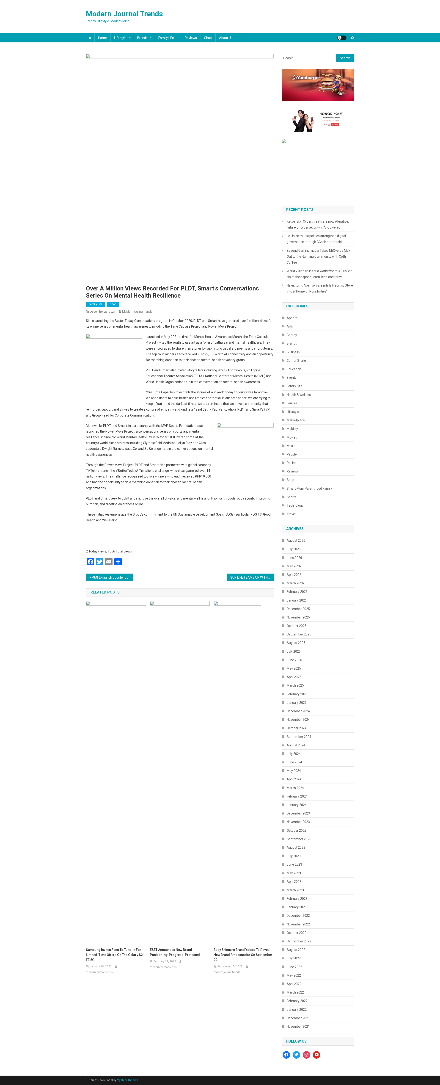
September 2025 (299, 634)
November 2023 (298, 822)
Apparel (292, 318)
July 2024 (294, 754)
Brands (142, 38)
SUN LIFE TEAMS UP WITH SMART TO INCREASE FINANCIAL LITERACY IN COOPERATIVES (252, 577)
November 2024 (298, 719)
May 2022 (294, 975)
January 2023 (297, 907)
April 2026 (294, 575)
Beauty (292, 335)
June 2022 (294, 967)
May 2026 (294, 566)
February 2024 (297, 796)
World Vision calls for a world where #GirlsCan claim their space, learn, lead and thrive (319, 274)
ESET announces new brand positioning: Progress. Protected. (175, 952)
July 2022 (294, 958)
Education (294, 369)
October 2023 (296, 830)
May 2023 (294, 873)
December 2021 (298, 1018)
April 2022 (294, 984)
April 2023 (294, 881)
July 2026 (294, 549)
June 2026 (294, 558)
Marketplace (296, 420)
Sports (291, 497)
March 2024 (295, 788)
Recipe (292, 463)
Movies (292, 437)
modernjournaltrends (137, 311)
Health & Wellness (299, 395)
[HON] (318, 119)
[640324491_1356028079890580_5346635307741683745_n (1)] (318, 84)
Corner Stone (296, 360)
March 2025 (295, 685)
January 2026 (297, 600)
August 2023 (296, 847)
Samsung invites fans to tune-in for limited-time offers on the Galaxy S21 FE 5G (115, 955)
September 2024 (299, 737)
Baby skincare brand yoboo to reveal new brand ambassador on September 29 (243, 955)
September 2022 (299, 941)
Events (292, 377)
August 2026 (296, 540)
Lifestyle (120, 38)
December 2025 (298, 609)
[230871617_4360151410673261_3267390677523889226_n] (318, 168)
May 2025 (294, 668)
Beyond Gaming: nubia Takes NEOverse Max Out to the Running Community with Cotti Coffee (318, 256)
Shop (208, 38)
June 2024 (294, 762)
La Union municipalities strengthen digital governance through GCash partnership (316, 239)
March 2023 (295, 890)
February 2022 (297, 1001)
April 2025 (294, 677)
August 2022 (296, 950)
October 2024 (296, 728)
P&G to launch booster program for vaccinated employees (112, 577)
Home (102, 38)
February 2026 (297, 592)
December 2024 (298, 711)
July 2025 (294, 651)
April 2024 (294, 779)
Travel (291, 514)
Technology (295, 505)
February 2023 (297, 898)
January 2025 (297, 702)
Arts (290, 326)
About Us (225, 38)
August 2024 (296, 745)
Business (293, 352)
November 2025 (298, 617)
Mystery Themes (127, 1080)
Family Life (166, 38)
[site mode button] (341, 38)
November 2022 (298, 924)
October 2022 (296, 933)
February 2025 (297, 694)
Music (291, 446)
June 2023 (294, 864)
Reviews (191, 38)
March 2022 (295, 992)
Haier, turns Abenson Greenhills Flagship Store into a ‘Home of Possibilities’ (320, 288)
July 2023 (294, 856)
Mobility (292, 429)
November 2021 (298, 1026)
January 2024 (297, 805)
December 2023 (298, 813)
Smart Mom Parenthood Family (309, 488)
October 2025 (296, 626)
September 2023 (299, 839)
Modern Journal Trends (124, 13)
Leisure (292, 403)
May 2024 (294, 771)
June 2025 (294, 660)
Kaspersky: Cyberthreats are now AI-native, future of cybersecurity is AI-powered (318, 224)
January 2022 (297, 1009)
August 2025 (296, 643)
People (292, 454)
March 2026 (295, 583)
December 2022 (298, 915)
